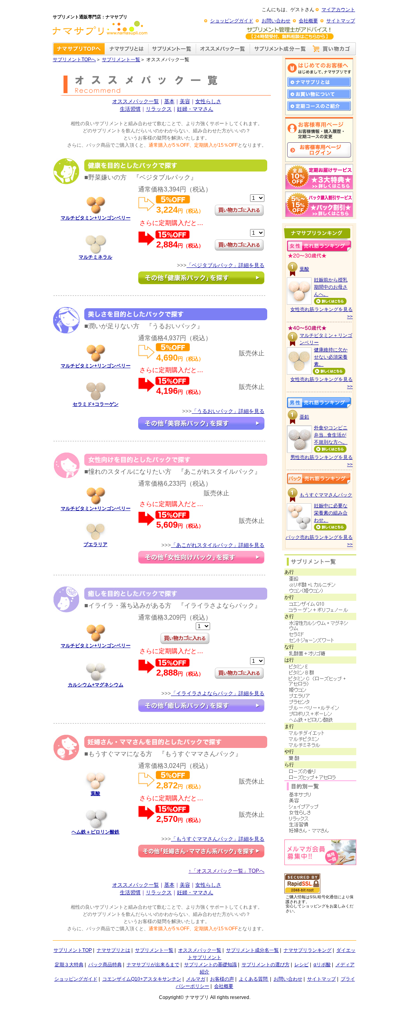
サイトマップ (340, 21)
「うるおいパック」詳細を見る (228, 411)
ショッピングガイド (231, 21)
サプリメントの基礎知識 (210, 964)
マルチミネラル (95, 257)
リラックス (159, 109)
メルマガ (195, 979)
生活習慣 (130, 109)
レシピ (301, 964)
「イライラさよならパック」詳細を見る (217, 693)
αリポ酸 (322, 964)
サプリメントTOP (73, 950)
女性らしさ (208, 101)
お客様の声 (222, 979)
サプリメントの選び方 (266, 964)
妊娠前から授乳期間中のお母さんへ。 (330, 287)
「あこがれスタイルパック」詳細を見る (217, 545)
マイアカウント (338, 9)
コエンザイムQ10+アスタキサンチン (141, 979)
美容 (185, 101)
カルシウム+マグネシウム (95, 685)
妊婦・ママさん (195, 109)
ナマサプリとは (113, 950)
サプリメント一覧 (121, 59)
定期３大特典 (69, 964)
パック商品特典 (105, 964)
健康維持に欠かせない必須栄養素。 (330, 357)
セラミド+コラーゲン (96, 404)
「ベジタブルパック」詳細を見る (225, 265)
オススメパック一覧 (135, 101)
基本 (169, 101)
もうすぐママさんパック (326, 495)
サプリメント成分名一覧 (252, 950)
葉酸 (95, 793)
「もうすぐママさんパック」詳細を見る (217, 839)
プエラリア (95, 544)
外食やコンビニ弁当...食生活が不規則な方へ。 (330, 435)
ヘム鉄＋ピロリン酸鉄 (95, 832)
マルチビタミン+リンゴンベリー (96, 218)
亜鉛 (304, 417)
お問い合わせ (276, 21)
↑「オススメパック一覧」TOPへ (226, 871)
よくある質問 (254, 979)
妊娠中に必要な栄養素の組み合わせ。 (330, 513)
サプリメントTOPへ (74, 59)
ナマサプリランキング (308, 950)
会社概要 (308, 21)
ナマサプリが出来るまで (153, 964)
